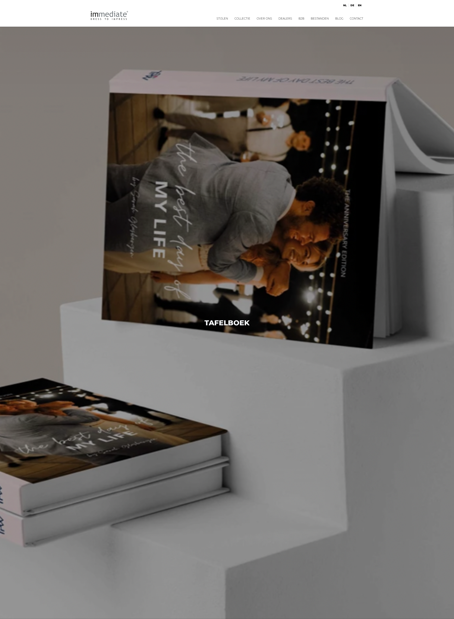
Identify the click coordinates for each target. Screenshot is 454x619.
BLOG (339, 18)
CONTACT (356, 18)
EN (359, 5)
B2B (301, 18)
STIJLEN (222, 18)
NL (345, 5)
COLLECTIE (242, 18)
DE (352, 5)
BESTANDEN (320, 18)
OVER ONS (264, 18)
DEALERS (285, 18)
